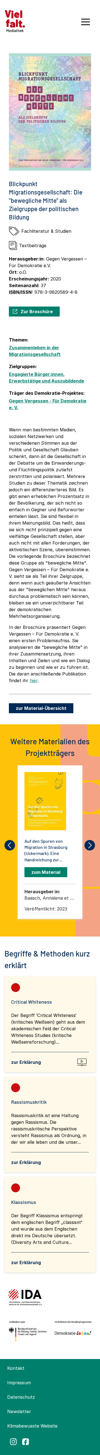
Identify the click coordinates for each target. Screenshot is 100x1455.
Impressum (19, 1382)
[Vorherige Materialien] (10, 845)
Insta (13, 1441)
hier (34, 680)
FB (25, 1441)
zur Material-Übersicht (41, 708)
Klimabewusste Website (32, 1426)
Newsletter (19, 1411)
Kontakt (15, 1368)
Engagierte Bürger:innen (36, 374)
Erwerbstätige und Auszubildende (46, 381)
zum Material (45, 872)
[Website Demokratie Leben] (72, 1331)
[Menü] (86, 24)
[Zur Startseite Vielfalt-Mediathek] (14, 20)
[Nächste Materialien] (90, 845)
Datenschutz (21, 1397)
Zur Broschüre (37, 311)
